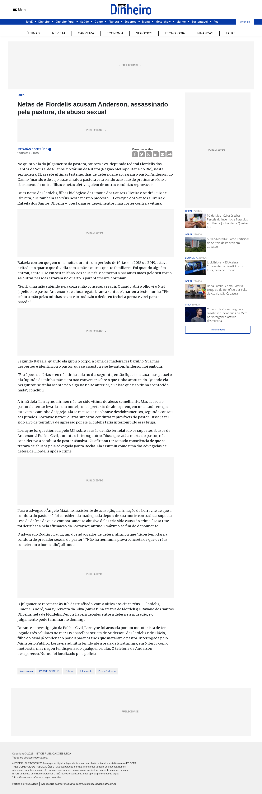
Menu (146, 21)
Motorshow (163, 21)
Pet (215, 21)
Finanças (205, 33)
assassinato (26, 671)
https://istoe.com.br (24, 777)
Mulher (181, 21)
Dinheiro (44, 21)
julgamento (86, 671)
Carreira (86, 33)
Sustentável (200, 21)
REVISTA (58, 33)
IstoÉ (29, 21)
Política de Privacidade (25, 783)
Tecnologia (175, 33)
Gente (99, 21)
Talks (231, 33)
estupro (69, 671)
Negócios (144, 33)
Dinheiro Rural (64, 21)
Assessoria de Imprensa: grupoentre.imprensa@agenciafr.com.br (78, 783)
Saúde (84, 21)
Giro (21, 95)
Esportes (130, 21)
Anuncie (245, 21)
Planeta (114, 21)
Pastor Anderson (107, 671)
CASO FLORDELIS (49, 671)
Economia (115, 33)
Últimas (33, 33)
